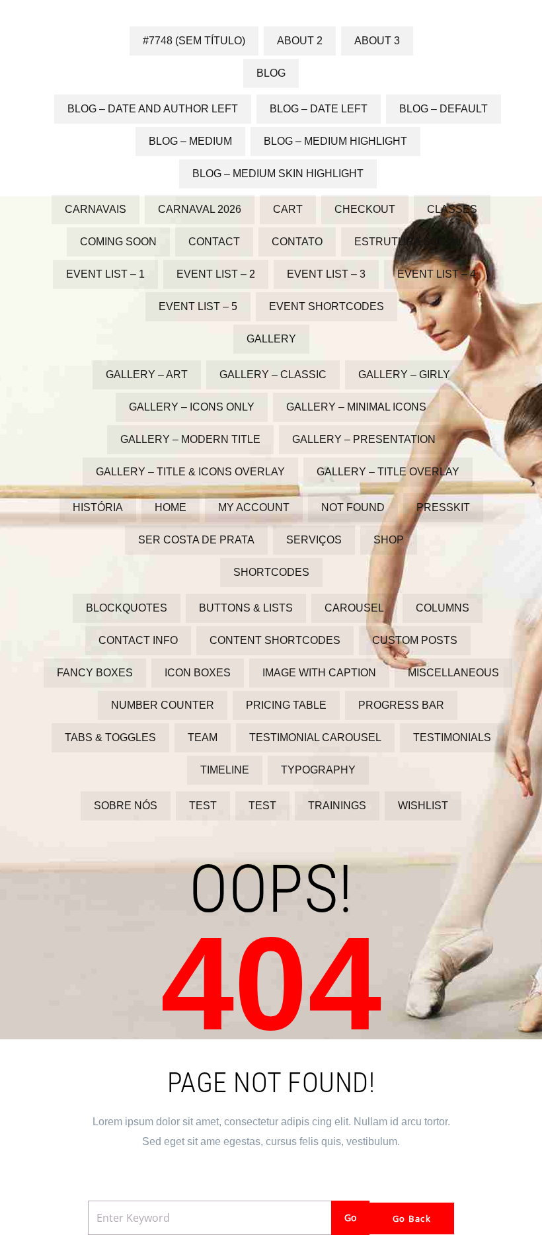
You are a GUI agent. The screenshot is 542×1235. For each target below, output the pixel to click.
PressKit (443, 507)
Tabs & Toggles (110, 737)
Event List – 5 (198, 306)
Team (202, 737)
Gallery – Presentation (364, 439)
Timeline (224, 770)
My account (254, 507)
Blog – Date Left (319, 108)
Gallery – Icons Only (191, 407)
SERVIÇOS (314, 539)
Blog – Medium (190, 141)
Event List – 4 (436, 274)
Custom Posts (414, 640)
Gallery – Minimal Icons (356, 407)
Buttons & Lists (246, 608)
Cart (288, 209)
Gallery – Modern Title (190, 439)
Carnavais (95, 209)
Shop (388, 539)
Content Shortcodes (275, 640)
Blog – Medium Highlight (335, 141)
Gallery (271, 338)
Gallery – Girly (404, 374)
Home (170, 507)
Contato (297, 241)
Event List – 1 (105, 274)
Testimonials (452, 737)
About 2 (300, 40)
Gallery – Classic (273, 374)
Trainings (337, 805)
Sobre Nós (125, 805)
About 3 (377, 40)
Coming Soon (118, 241)
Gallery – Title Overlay (388, 471)
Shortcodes (271, 572)
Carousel (354, 608)
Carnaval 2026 (199, 209)
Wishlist (423, 805)
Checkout (364, 209)
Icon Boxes (198, 672)
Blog (271, 73)
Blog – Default (443, 108)
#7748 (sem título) (194, 40)
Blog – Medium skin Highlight (278, 173)
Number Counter (162, 705)
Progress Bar (401, 705)
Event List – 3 (326, 274)
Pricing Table (286, 705)
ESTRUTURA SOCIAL (408, 241)
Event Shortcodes (326, 306)
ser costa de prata (196, 539)
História (98, 507)
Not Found (353, 507)
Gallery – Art (147, 374)
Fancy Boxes (95, 672)
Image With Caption (319, 672)
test (203, 805)
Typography (318, 770)
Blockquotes (126, 608)
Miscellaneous (453, 672)
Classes (452, 209)
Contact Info (138, 640)
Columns (442, 608)
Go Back (412, 1218)
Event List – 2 (215, 274)
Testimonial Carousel (315, 737)
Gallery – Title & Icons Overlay (190, 471)
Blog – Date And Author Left (152, 108)
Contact (214, 241)
